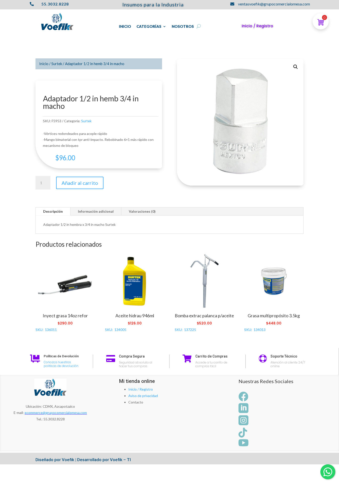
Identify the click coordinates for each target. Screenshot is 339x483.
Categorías (148, 27)
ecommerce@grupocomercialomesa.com (56, 412)
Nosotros (183, 27)
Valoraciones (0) (142, 211)
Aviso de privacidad (143, 396)
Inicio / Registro (140, 389)
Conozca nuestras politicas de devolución (61, 364)
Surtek (56, 63)
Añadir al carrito (80, 183)
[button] (295, 66)
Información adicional (96, 211)
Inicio (125, 27)
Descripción (53, 211)
